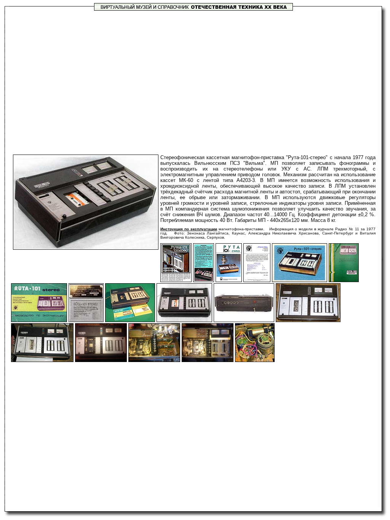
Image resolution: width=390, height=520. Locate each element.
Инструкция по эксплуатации (188, 229)
